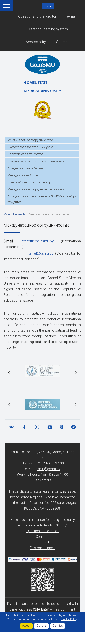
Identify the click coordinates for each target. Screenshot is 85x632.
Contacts (42, 536)
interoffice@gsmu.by (37, 241)
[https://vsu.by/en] (42, 371)
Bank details (42, 480)
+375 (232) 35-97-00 (49, 463)
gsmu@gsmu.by (47, 469)
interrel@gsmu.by (39, 253)
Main (7, 214)
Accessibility (36, 42)
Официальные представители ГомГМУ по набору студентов (42, 199)
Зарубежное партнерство (25, 154)
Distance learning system (48, 29)
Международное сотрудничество (30, 140)
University (19, 214)
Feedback (42, 542)
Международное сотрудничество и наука (36, 189)
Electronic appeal (42, 548)
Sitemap (63, 42)
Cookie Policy (69, 619)
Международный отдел (24, 175)
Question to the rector (42, 531)
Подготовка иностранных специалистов (36, 161)
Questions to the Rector (37, 16)
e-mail (71, 16)
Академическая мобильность (28, 168)
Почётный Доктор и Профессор (29, 182)
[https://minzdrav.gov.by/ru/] (42, 404)
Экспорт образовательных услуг (30, 147)
